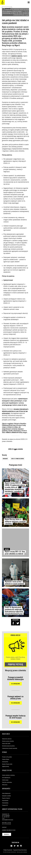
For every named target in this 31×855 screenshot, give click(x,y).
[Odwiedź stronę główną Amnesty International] (2, 2)
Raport (7, 480)
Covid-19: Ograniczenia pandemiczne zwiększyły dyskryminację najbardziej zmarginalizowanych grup (14, 610)
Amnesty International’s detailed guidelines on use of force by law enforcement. (15, 411)
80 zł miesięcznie (15, 722)
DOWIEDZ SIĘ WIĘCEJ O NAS (8, 830)
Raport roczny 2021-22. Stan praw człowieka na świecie (15, 552)
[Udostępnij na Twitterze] (18, 623)
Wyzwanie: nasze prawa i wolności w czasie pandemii (14, 582)
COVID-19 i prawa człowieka (15, 449)
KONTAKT (4, 827)
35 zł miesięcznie (15, 683)
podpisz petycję (15, 664)
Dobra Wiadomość (10, 517)
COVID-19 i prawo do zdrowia (17, 458)
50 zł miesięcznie (15, 703)
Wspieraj (6, 834)
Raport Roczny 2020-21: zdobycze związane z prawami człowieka (15, 521)
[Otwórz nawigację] (28, 2)
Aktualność (5, 458)
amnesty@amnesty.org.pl (7, 819)
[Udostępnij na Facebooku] (13, 623)
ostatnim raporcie (17, 56)
